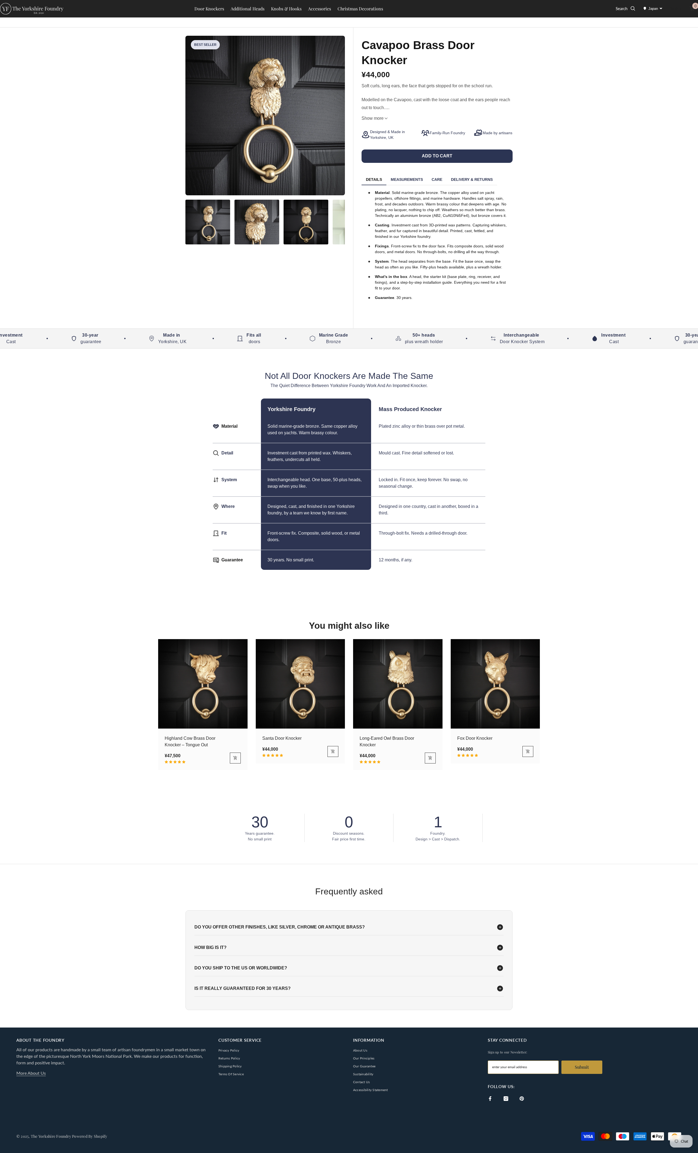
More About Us (31, 1073)
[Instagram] (506, 1098)
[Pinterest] (522, 1098)
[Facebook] (490, 1098)
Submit (582, 1067)
